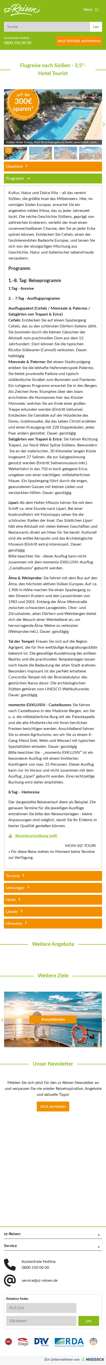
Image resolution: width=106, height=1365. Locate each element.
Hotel (11, 900)
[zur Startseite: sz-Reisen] (22, 10)
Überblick (14, 167)
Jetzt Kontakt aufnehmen (79, 41)
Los (96, 27)
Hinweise (14, 924)
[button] (91, 9)
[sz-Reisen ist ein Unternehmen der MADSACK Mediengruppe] (74, 1359)
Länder (12, 912)
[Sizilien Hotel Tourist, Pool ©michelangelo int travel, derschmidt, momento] (53, 117)
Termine (12, 876)
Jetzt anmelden (53, 1106)
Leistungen (15, 888)
